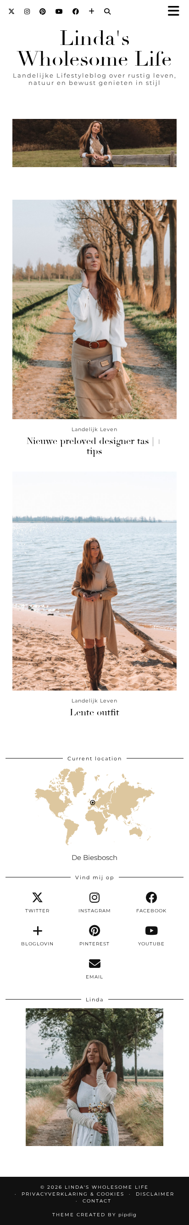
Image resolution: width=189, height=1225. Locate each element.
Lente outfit (94, 712)
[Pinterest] (42, 11)
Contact (97, 1201)
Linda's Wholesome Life (94, 48)
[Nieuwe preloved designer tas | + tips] (94, 309)
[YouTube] (59, 11)
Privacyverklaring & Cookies (73, 1194)
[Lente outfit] (94, 581)
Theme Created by (94, 1215)
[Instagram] (27, 11)
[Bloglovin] (92, 11)
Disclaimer (155, 1194)
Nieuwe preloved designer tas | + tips (94, 446)
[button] (177, 11)
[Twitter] (11, 11)
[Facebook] (75, 11)
